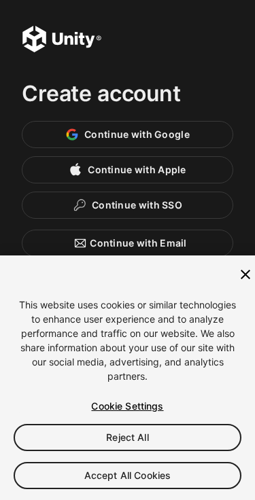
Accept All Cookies (127, 475)
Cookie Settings (127, 406)
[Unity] (62, 41)
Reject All (127, 437)
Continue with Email (138, 243)
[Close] (245, 274)
